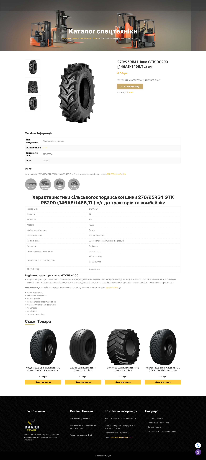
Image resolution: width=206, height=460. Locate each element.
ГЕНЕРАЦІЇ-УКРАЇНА (116, 174)
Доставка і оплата (155, 418)
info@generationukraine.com (121, 437)
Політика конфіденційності (158, 423)
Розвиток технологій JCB (81, 435)
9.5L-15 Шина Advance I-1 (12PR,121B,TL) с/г (83, 369)
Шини (96, 38)
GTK (45, 147)
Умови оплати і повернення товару (162, 431)
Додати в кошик (43, 382)
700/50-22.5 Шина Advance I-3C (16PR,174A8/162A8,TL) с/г (163, 369)
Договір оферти (154, 427)
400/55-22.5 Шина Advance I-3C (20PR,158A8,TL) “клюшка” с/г (43, 369)
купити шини (112, 287)
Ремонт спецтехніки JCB (81, 418)
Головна (66, 38)
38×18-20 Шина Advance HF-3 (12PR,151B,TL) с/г (123, 369)
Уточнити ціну (131, 86)
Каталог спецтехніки (81, 38)
